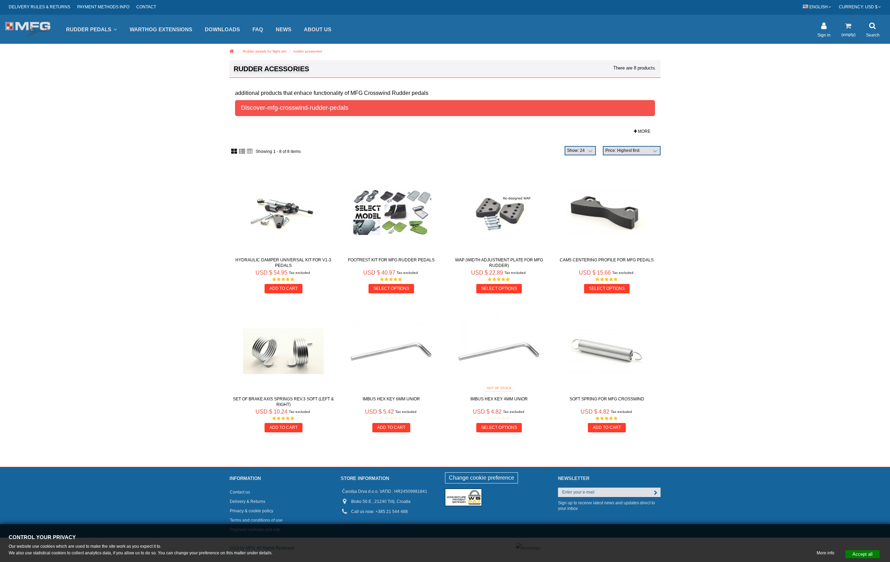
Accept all (862, 553)
